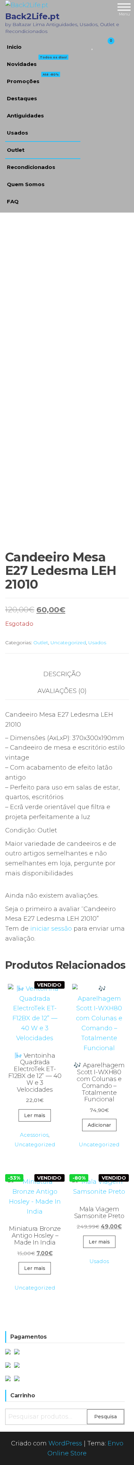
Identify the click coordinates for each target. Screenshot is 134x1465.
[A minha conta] (99, 45)
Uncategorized (68, 642)
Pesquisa (105, 1416)
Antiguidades (25, 115)
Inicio (14, 47)
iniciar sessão (51, 928)
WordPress (65, 1443)
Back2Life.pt (32, 16)
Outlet (15, 150)
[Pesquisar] (84, 45)
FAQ (13, 201)
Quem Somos (26, 184)
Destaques (22, 98)
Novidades (37, 61)
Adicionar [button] (99, 1125)
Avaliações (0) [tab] (62, 691)
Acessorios (34, 1135)
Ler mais (34, 1115)
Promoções (33, 78)
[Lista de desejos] (92, 45)
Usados (17, 132)
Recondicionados (31, 167)
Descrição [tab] (62, 674)
